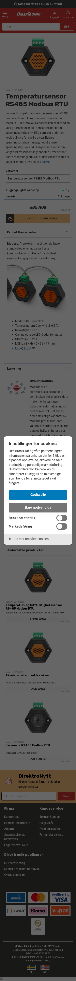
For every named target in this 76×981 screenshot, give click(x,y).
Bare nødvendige (38, 507)
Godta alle (38, 494)
